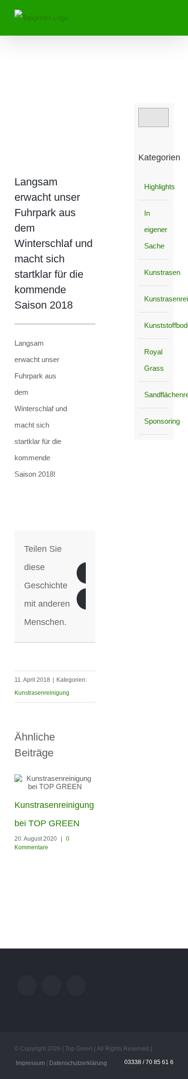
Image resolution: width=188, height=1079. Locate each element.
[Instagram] (51, 985)
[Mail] (27, 985)
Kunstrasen (154, 272)
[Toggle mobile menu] (170, 16)
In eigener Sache (154, 229)
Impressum (30, 1063)
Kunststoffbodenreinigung (154, 325)
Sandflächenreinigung (154, 394)
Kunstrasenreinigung (41, 692)
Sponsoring (154, 421)
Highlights (154, 186)
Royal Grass (154, 360)
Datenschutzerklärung (78, 1063)
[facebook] (92, 647)
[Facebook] (76, 985)
